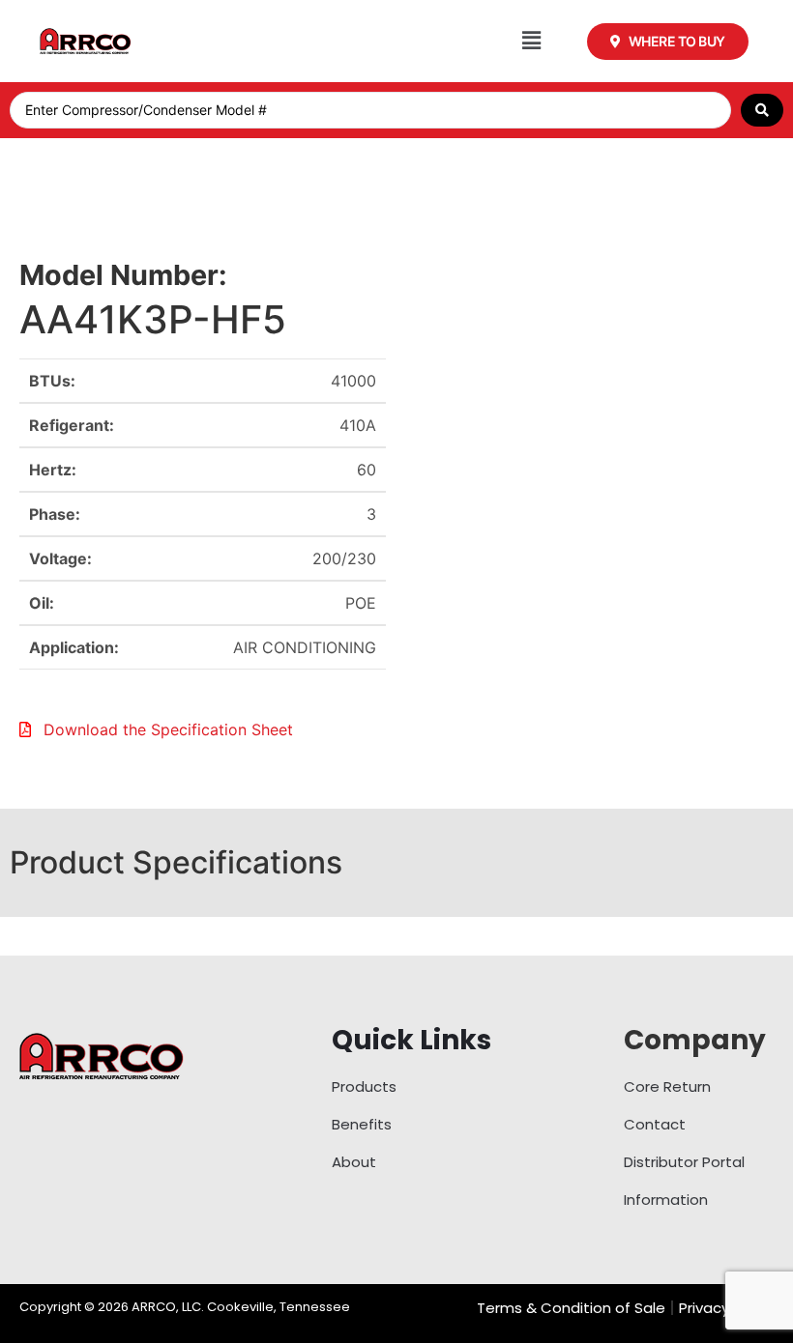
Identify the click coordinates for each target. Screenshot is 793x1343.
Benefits (362, 1124)
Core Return (667, 1086)
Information (666, 1199)
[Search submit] (762, 110)
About (354, 1162)
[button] (531, 41)
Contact (655, 1124)
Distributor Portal (684, 1162)
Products (364, 1086)
